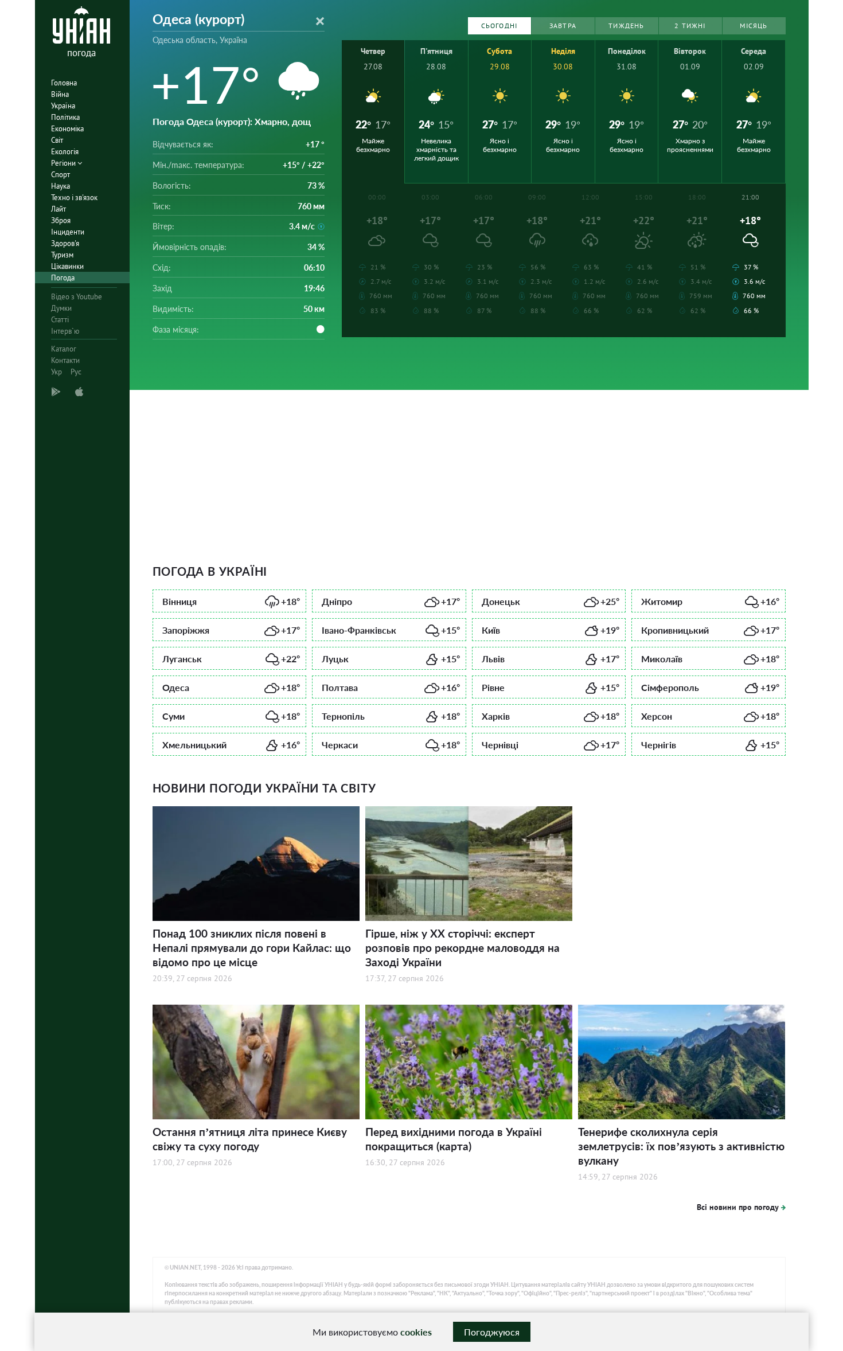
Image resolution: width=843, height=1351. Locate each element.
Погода (63, 278)
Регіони (64, 163)
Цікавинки (67, 266)
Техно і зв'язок (74, 197)
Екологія (65, 152)
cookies (416, 1331)
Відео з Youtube (76, 297)
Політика (65, 117)
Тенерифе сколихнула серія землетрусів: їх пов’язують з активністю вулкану (681, 1146)
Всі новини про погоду (738, 1207)
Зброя (61, 220)
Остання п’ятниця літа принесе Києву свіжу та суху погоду (250, 1139)
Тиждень (626, 25)
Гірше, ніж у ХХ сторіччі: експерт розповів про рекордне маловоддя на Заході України (462, 948)
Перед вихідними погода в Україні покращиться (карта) (453, 1139)
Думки (61, 308)
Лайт (58, 209)
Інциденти (67, 232)
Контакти (65, 360)
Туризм (62, 255)
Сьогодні (499, 25)
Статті (60, 320)
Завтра (562, 25)
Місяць (753, 25)
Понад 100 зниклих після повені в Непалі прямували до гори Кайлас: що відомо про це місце (252, 948)
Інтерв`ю (65, 331)
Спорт (60, 174)
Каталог (63, 349)
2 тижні (689, 25)
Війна (60, 94)
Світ (57, 140)
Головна (64, 83)
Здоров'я (65, 243)
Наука (60, 186)
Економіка (67, 129)
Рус (76, 372)
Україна (63, 106)
